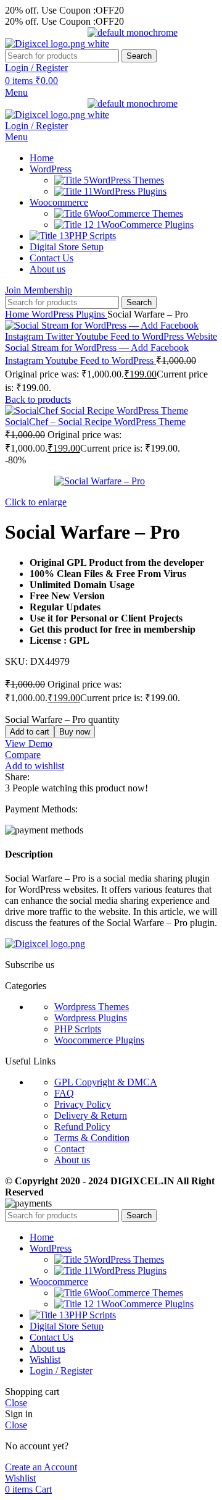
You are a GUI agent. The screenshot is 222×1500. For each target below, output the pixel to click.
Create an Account (41, 1467)
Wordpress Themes (91, 1006)
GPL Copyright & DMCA (105, 1082)
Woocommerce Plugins (99, 1040)
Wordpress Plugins (90, 1018)
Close (16, 1402)
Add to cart (29, 731)
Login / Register (61, 1370)
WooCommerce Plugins (147, 224)
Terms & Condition (92, 1137)
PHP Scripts (77, 1029)
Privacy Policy (82, 1104)
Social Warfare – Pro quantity (62, 719)
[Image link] (45, 943)
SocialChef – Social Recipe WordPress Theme (95, 421)
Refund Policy (82, 1126)
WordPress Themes (126, 180)
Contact (69, 1149)
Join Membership (38, 290)
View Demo (28, 743)
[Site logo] (46, 43)
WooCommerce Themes (136, 213)
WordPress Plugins (129, 191)
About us (72, 1160)
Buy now (74, 731)
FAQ (64, 1093)
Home (18, 314)
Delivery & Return (90, 1115)
